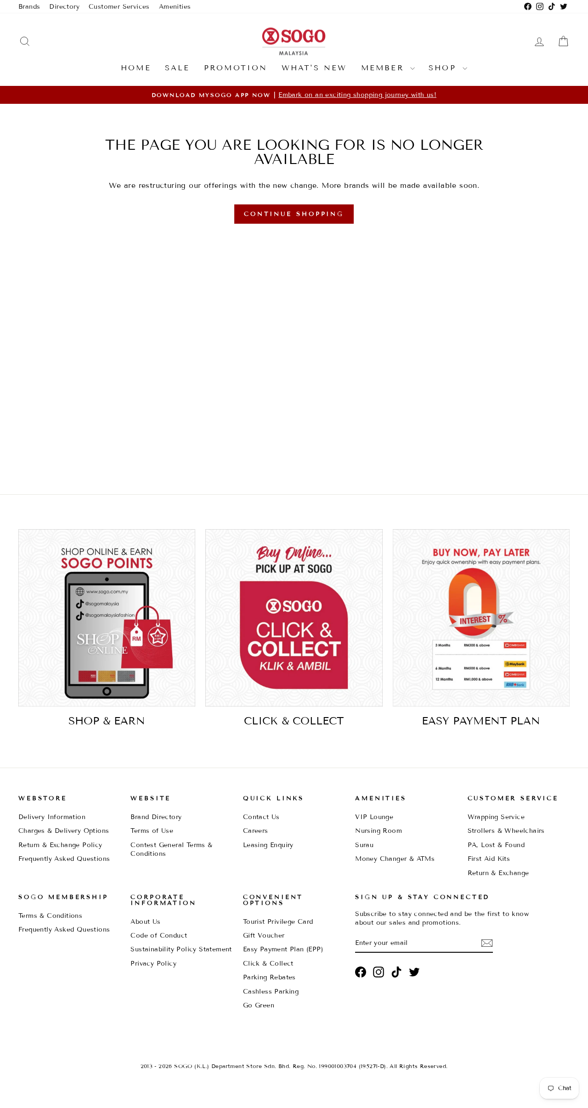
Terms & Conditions (50, 916)
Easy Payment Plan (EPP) (283, 949)
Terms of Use (151, 831)
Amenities (175, 7)
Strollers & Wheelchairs (506, 831)
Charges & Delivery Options (63, 831)
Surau (364, 845)
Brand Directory (155, 817)
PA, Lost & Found (496, 845)
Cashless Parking (271, 991)
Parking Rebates (269, 977)
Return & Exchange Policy (60, 845)
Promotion (236, 67)
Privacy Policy (153, 963)
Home (136, 67)
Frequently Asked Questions (64, 859)
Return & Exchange (498, 873)
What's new (314, 67)
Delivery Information (51, 817)
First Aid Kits (489, 859)
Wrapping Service (496, 817)
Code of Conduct (158, 935)
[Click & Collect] (293, 617)
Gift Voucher (264, 935)
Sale (177, 67)
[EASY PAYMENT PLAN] (481, 617)
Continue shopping (294, 214)
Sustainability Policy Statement (181, 949)
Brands (29, 7)
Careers (255, 831)
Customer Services (119, 7)
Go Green (258, 1005)
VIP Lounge (374, 817)
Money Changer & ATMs (395, 859)
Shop (444, 67)
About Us (145, 922)
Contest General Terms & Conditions (171, 849)
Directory (64, 7)
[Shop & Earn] (106, 617)
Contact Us (261, 817)
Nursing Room (378, 831)
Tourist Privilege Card (278, 922)
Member (384, 67)
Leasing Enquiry (268, 845)
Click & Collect (268, 963)
